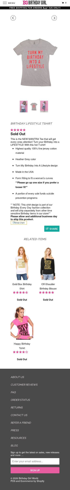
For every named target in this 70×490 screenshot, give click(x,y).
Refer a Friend (21, 422)
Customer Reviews (24, 384)
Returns (17, 407)
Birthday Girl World (28, 478)
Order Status (20, 399)
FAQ (13, 392)
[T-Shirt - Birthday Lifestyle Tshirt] (35, 62)
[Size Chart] (19, 223)
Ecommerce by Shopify (32, 481)
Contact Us (19, 415)
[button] (18, 129)
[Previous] (14, 18)
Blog (14, 445)
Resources (18, 437)
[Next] (55, 18)
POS (13, 481)
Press (15, 430)
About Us (17, 377)
